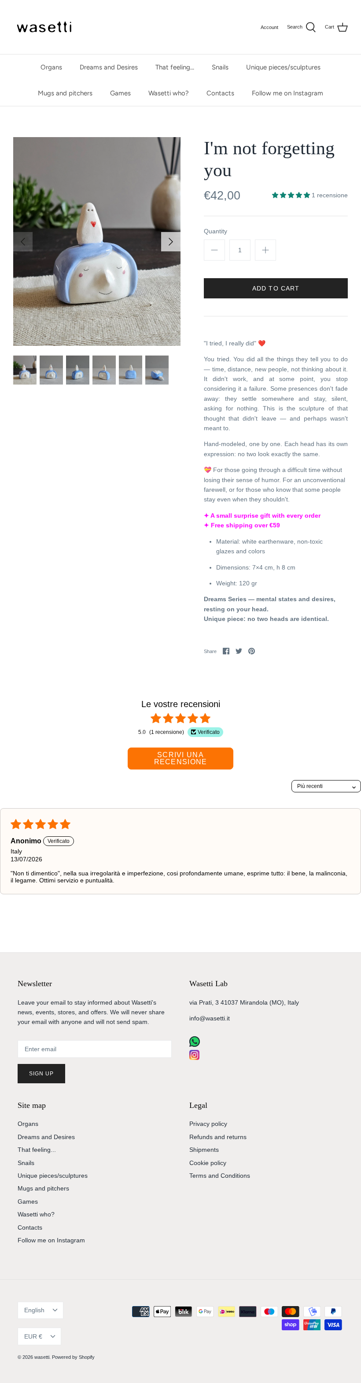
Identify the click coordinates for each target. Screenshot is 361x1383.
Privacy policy (208, 1123)
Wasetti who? (168, 93)
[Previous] (23, 241)
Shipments (204, 1149)
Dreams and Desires (109, 67)
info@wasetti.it (209, 1018)
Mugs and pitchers (65, 93)
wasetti (41, 1357)
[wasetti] (46, 27)
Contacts (220, 93)
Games (120, 93)
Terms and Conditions (219, 1175)
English (34, 1310)
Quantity (215, 231)
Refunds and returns (218, 1136)
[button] (292, 195)
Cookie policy (207, 1162)
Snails (220, 67)
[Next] (170, 241)
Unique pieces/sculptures (283, 67)
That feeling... (174, 67)
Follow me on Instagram (287, 93)
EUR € (33, 1336)
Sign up (41, 1074)
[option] (96, 241)
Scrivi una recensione (180, 758)
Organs (51, 67)
